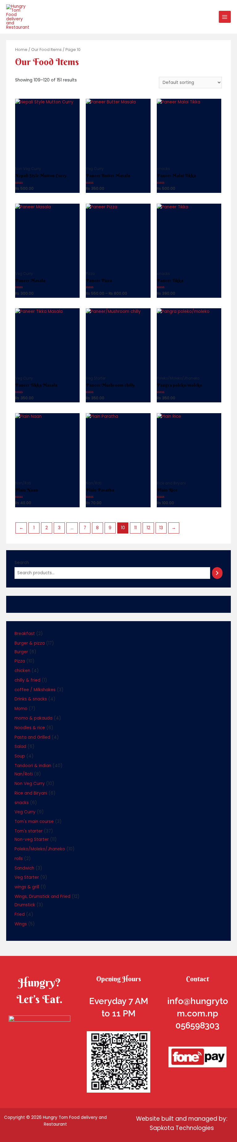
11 (135, 528)
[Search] (217, 573)
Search (22, 563)
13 (161, 528)
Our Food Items (46, 49)
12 (148, 528)
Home (21, 49)
